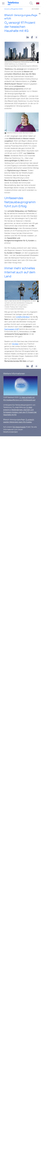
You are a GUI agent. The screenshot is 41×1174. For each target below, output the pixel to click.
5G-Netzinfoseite (19, 427)
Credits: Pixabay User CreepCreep (15, 307)
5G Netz (15, 344)
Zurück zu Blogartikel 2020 (13, 9)
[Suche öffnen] (31, 3)
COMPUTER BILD (23, 317)
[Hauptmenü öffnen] (3, 3)
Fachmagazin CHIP (11, 329)
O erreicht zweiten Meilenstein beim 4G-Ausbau (18, 420)
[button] (28, 37)
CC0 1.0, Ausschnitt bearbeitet (14, 309)
